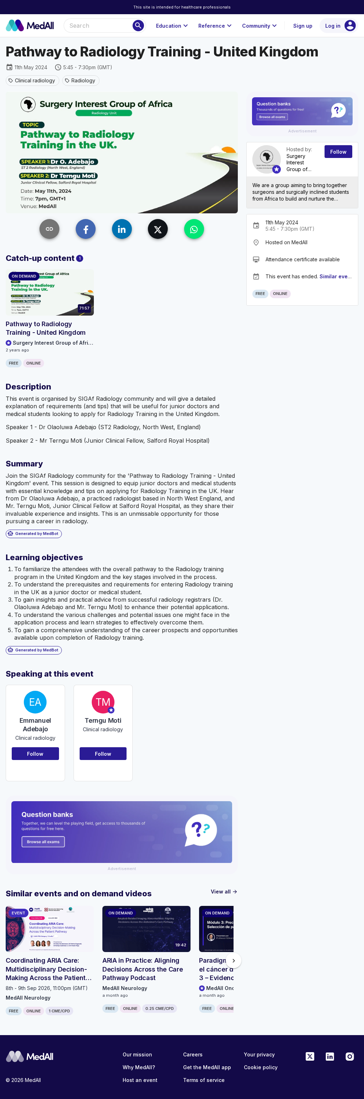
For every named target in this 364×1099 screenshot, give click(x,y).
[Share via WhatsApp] (194, 229)
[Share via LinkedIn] (122, 229)
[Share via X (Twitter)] (158, 229)
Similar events (337, 276)
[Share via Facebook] (86, 229)
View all (224, 892)
